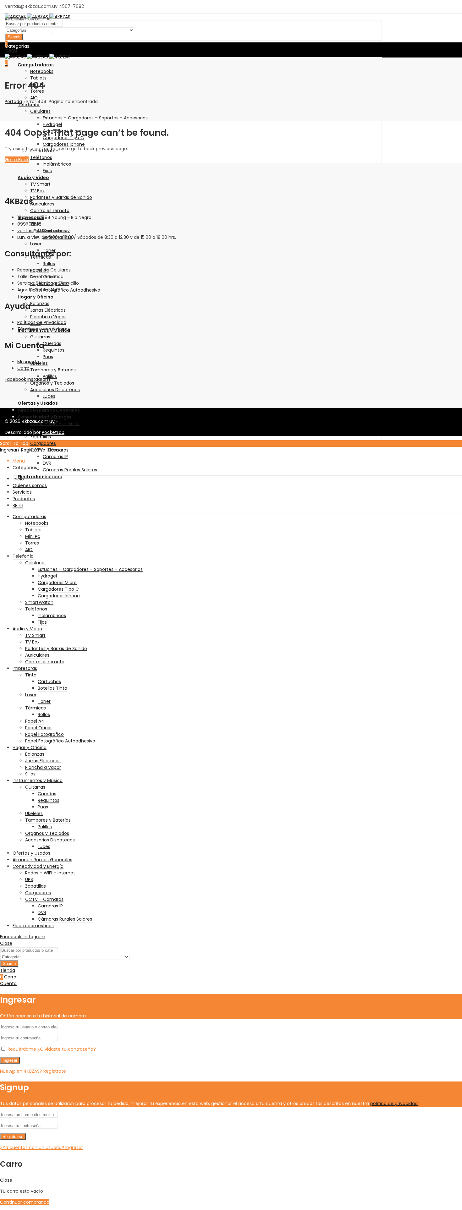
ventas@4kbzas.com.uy (43, 230)
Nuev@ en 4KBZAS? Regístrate (33, 1071)
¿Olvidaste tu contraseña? (66, 1049)
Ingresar (10, 1060)
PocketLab (53, 432)
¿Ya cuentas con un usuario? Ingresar (41, 1147)
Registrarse (13, 1136)
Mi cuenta (28, 362)
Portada (13, 101)
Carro (23, 368)
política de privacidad (394, 1103)
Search (14, 37)
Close (53, 450)
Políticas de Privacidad (41, 322)
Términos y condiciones (43, 329)
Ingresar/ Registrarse (22, 450)
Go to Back (17, 159)
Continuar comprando (24, 1202)
